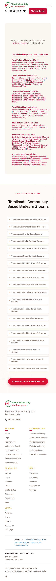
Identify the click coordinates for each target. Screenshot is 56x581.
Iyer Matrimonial (18, 80)
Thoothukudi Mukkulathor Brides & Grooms (26, 300)
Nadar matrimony (36, 450)
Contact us (33, 473)
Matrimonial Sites (41, 54)
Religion (8, 473)
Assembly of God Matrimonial (34, 66)
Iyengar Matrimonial (38, 78)
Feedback (33, 482)
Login (7, 438)
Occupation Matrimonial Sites (24, 154)
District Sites (36, 543)
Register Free (10, 442)
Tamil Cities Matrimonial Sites (24, 107)
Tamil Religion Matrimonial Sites (25, 60)
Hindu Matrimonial (19, 62)
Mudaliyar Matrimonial (35, 80)
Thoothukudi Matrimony (22, 54)
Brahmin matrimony (37, 434)
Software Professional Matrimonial (26, 159)
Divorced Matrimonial (31, 127)
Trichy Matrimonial (38, 112)
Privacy (8, 521)
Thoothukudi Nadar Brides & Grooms (27, 241)
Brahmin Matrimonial (20, 78)
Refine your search (20, 43)
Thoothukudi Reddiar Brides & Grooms (28, 333)
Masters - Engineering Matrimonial (30, 138)
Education (9, 494)
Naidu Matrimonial (35, 82)
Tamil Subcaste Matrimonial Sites (25, 91)
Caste (7, 478)
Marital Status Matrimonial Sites (25, 123)
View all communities (38, 454)
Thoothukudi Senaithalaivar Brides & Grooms (27, 341)
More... (24, 70)
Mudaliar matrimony (37, 446)
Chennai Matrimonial (20, 110)
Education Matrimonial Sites (23, 135)
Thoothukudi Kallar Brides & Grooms (27, 277)
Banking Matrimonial (31, 163)
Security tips (10, 526)
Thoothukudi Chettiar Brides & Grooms (28, 263)
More (7, 502)
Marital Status (10, 490)
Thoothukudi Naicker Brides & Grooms (28, 325)
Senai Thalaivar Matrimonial (34, 100)
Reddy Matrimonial (30, 98)
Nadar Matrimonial (19, 82)
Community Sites (21, 546)
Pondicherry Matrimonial (39, 110)
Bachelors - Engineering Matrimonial (26, 137)
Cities (7, 486)
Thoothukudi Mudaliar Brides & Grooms (29, 292)
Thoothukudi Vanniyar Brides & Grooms (29, 248)
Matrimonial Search (12, 446)
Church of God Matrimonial (22, 68)
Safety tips (9, 530)
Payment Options (12, 463)
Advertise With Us (22, 543)
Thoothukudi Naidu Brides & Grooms (27, 256)
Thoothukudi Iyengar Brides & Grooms (28, 227)
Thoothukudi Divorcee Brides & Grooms (29, 368)
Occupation (9, 498)
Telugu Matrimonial (30, 96)
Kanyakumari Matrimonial (22, 116)
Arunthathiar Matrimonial (22, 94)
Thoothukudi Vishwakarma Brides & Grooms (27, 360)
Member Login (37, 11)
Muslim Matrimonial (36, 62)
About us (8, 513)
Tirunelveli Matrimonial (37, 114)
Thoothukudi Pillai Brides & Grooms (27, 318)
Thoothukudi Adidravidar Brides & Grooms (26, 310)
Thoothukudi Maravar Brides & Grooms (28, 284)
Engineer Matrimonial (37, 157)
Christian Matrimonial (20, 64)
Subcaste (8, 482)
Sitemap (32, 490)
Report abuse (34, 486)
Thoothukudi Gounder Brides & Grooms (28, 270)
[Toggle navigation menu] (49, 5)
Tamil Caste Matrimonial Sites (24, 76)
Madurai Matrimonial (21, 112)
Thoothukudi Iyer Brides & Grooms (26, 234)
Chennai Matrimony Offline (35, 540)
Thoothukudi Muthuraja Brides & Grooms (25, 351)
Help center (33, 478)
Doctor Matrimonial (19, 157)
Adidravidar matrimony (38, 438)
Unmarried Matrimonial (21, 125)
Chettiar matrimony (37, 442)
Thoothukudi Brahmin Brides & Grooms (28, 219)
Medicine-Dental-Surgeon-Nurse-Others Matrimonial (29, 140)
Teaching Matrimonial (31, 165)
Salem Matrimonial (19, 114)
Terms (7, 517)
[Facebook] (6, 576)
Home (7, 434)
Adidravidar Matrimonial (21, 84)
